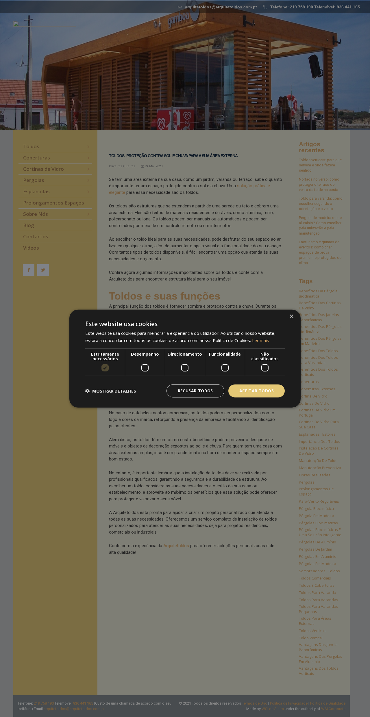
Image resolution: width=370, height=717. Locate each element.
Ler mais (260, 340)
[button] (110, 390)
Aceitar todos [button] (256, 390)
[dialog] (185, 358)
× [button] (291, 316)
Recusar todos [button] (195, 390)
